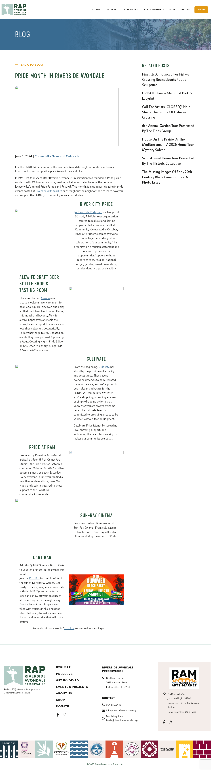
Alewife (45, 298)
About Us (64, 693)
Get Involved (67, 680)
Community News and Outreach (57, 156)
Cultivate (104, 367)
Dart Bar (34, 578)
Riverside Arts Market (49, 191)
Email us (69, 628)
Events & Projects (72, 687)
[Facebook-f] (58, 715)
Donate (62, 706)
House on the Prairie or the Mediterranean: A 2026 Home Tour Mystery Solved (168, 145)
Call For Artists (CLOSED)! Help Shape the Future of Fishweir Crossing (166, 112)
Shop (60, 700)
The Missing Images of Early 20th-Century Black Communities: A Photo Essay (168, 177)
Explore (63, 667)
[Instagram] (64, 715)
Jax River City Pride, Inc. (88, 212)
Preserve (64, 674)
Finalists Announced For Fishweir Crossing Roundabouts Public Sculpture (167, 80)
